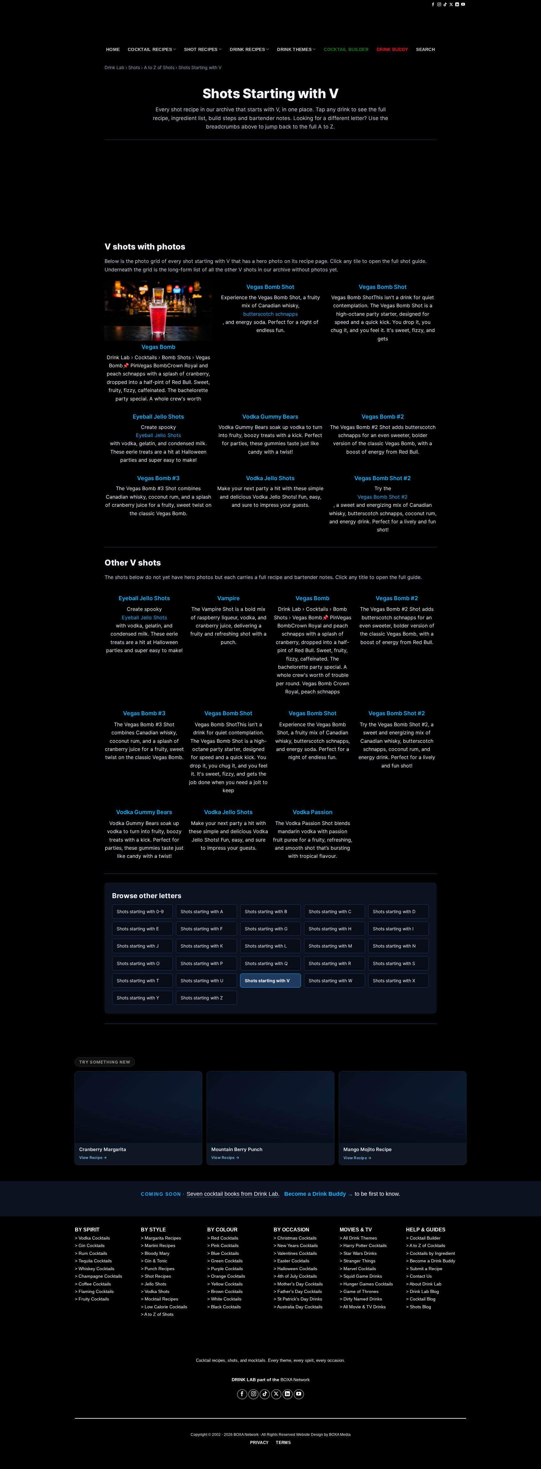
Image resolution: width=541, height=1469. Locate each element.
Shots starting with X (394, 980)
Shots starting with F (202, 928)
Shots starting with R (330, 963)
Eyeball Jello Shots (158, 417)
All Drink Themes (360, 1237)
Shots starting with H (330, 928)
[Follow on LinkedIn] (457, 5)
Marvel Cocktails (359, 1268)
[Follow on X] (451, 5)
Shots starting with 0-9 (140, 911)
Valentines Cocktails (297, 1253)
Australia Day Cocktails (299, 1306)
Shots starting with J (138, 945)
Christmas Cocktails (297, 1237)
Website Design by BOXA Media (323, 1434)
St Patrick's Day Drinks (299, 1298)
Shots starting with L (266, 945)
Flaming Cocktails (96, 1291)
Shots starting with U (202, 980)
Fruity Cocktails (94, 1298)
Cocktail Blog (422, 1298)
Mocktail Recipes (161, 1298)
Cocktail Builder (425, 1237)
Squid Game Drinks (362, 1276)
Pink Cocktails (225, 1245)
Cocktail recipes (150, 49)
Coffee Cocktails (95, 1283)
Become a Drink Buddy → (318, 1194)
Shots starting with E (138, 928)
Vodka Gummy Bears (270, 417)
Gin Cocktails (92, 1245)
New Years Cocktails (297, 1245)
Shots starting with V (267, 980)
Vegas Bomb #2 (383, 417)
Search (425, 49)
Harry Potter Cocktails (365, 1245)
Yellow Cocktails (227, 1283)
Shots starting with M (330, 945)
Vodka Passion (312, 812)
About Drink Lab (425, 1283)
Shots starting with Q (266, 963)
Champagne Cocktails (100, 1276)
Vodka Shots (157, 1291)
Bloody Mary (157, 1253)
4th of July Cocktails (297, 1276)
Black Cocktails (226, 1306)
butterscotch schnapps (270, 314)
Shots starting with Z (202, 997)
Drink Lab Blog (424, 1291)
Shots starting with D (394, 911)
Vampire (228, 598)
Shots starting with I (393, 928)
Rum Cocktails (93, 1253)
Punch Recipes (159, 1268)
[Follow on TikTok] (445, 5)
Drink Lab (114, 67)
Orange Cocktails (228, 1276)
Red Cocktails (224, 1237)
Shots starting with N (394, 945)
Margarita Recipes (163, 1237)
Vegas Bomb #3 (158, 478)
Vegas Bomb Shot (270, 287)
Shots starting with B (266, 911)
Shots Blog (420, 1306)
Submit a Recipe (426, 1268)
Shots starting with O (138, 963)
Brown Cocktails (227, 1291)
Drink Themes (294, 49)
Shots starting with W (330, 980)
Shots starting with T (138, 980)
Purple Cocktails (227, 1268)
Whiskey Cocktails (96, 1268)
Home (113, 49)
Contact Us (421, 1276)
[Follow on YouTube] (463, 5)
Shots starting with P (202, 963)
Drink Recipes (247, 49)
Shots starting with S (394, 963)
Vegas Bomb (158, 347)
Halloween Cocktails (297, 1268)
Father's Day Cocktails (299, 1291)
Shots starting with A (202, 911)
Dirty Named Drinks (362, 1298)
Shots (134, 67)
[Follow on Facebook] (433, 5)
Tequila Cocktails (95, 1260)
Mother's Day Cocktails (300, 1283)
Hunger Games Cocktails (368, 1283)
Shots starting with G (266, 928)
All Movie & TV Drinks (364, 1306)
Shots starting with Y (138, 997)
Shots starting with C (330, 911)
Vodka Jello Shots (270, 478)
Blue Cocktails (225, 1253)
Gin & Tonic (156, 1260)
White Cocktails (226, 1298)
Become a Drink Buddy (432, 1260)
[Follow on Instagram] (439, 5)
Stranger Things (359, 1260)
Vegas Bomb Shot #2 (382, 478)
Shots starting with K (202, 945)
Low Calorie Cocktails (166, 1306)
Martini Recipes (160, 1245)
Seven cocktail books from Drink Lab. (233, 1194)
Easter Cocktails (293, 1260)
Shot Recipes (200, 49)
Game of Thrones (361, 1291)
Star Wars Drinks (360, 1253)
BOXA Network (295, 1379)
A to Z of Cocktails (427, 1245)
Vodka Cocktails (94, 1237)
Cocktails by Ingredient (432, 1253)
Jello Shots (155, 1283)
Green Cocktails (227, 1260)
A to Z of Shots (159, 67)
